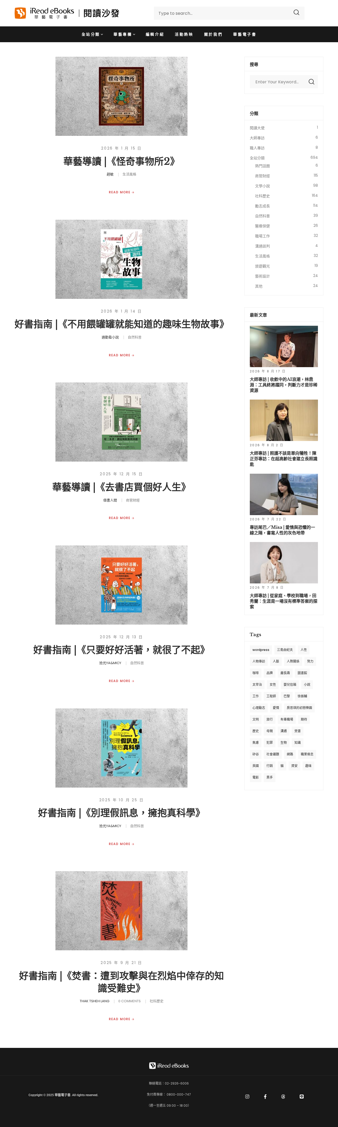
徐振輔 (302, 696)
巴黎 (287, 696)
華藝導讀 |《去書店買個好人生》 (121, 487)
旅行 (269, 719)
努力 (310, 661)
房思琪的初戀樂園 (299, 708)
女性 (273, 684)
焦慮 (255, 742)
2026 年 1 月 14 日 (121, 311)
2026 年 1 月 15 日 (121, 148)
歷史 (255, 731)
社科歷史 (156, 1001)
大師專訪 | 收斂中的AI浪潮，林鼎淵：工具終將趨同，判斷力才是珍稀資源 (283, 385)
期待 (304, 719)
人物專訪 (258, 661)
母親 (269, 731)
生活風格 (129, 174)
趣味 (308, 766)
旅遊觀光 (262, 266)
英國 (255, 766)
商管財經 (133, 500)
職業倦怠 (307, 754)
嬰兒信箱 (290, 684)
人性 (304, 650)
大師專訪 (257, 138)
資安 (294, 766)
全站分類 (257, 158)
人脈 (276, 661)
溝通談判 (262, 246)
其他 (258, 286)
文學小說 (262, 186)
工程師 (271, 696)
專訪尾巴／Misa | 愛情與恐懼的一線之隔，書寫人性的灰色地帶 (282, 530)
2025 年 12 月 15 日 (121, 474)
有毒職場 (286, 719)
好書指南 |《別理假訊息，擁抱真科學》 (121, 813)
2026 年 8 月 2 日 (267, 445)
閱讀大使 (257, 128)
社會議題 (272, 754)
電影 (255, 777)
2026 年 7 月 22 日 (268, 519)
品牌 (269, 673)
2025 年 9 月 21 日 (121, 962)
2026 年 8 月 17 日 (268, 371)
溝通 (283, 731)
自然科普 (135, 337)
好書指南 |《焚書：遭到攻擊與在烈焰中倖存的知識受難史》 (121, 982)
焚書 (297, 731)
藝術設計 (262, 276)
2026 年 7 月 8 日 (267, 587)
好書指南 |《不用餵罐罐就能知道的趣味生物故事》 (122, 324)
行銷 (269, 766)
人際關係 (293, 661)
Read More (120, 192)
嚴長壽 (285, 673)
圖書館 (302, 673)
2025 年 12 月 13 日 (121, 637)
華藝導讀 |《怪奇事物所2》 (121, 161)
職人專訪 (257, 148)
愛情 (276, 708)
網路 (290, 754)
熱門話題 (262, 166)
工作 (255, 696)
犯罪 (269, 742)
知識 (297, 742)
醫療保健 (262, 226)
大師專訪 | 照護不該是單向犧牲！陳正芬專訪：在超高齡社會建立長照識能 (283, 458)
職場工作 (262, 236)
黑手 (269, 777)
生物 (283, 742)
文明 (255, 719)
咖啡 (255, 673)
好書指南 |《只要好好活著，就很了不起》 (121, 650)
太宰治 (257, 684)
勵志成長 (262, 206)
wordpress (260, 650)
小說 (307, 684)
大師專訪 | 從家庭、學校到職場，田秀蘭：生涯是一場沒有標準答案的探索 (283, 601)
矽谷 (255, 754)
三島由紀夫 (285, 650)
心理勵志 (258, 708)
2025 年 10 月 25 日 (121, 800)
